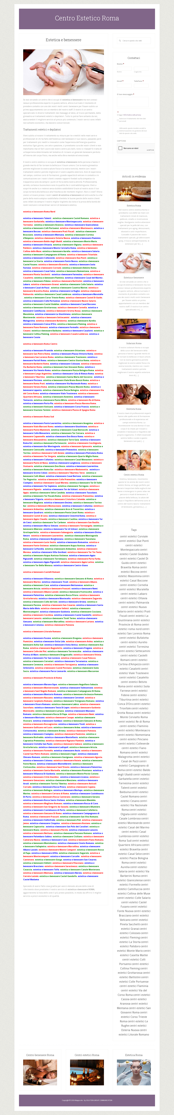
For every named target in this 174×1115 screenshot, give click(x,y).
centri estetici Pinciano (134, 739)
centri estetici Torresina (134, 646)
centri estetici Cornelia (134, 585)
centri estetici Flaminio (134, 726)
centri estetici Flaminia (134, 986)
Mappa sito (79, 1100)
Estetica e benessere (63, 39)
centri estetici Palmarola (134, 602)
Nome (120, 64)
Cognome (138, 72)
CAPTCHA (121, 141)
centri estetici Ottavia (134, 598)
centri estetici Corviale (134, 536)
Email (120, 81)
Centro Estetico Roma (87, 18)
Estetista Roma (133, 409)
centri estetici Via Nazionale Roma (134, 805)
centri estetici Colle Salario (134, 897)
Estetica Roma (134, 205)
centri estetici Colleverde (134, 743)
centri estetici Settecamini (134, 651)
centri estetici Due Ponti (134, 540)
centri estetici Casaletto (134, 677)
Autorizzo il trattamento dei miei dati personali (132, 120)
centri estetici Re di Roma (134, 721)
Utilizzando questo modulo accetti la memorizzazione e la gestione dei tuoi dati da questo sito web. (133, 130)
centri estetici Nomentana (134, 734)
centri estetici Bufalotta (134, 637)
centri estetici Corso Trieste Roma (133, 1017)
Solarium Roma (134, 343)
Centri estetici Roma (134, 474)
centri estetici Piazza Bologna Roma (135, 858)
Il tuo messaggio (125, 94)
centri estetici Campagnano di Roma (133, 766)
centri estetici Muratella (134, 589)
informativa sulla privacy (132, 115)
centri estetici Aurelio (134, 642)
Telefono (139, 81)
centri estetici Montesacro (134, 730)
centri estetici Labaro (134, 593)
